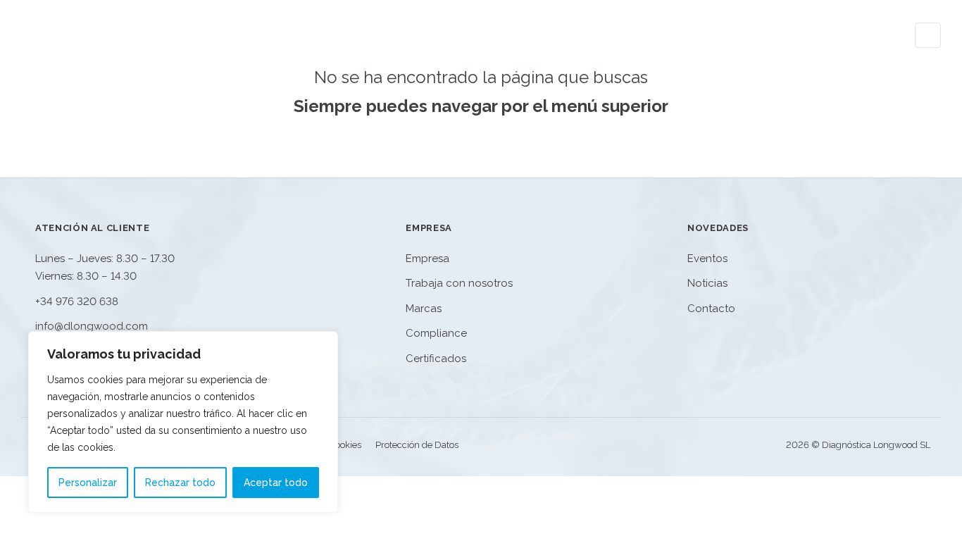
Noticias (787, 35)
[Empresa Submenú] (658, 35)
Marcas (424, 308)
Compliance (436, 333)
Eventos (712, 35)
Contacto (866, 35)
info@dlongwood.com (91, 326)
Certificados (436, 358)
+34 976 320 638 (76, 301)
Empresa (625, 35)
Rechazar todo (180, 482)
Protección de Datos (416, 445)
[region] (183, 422)
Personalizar (87, 482)
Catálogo (545, 35)
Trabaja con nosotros (459, 283)
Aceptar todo (276, 482)
